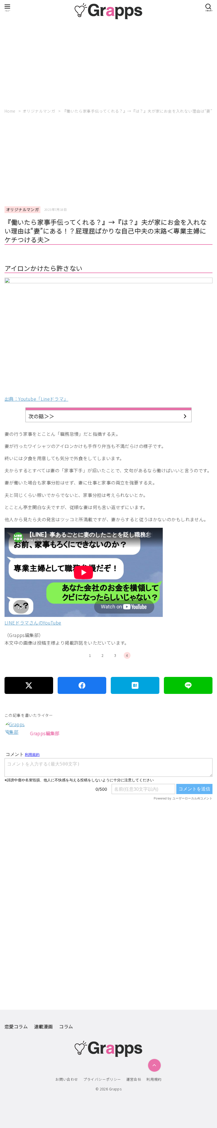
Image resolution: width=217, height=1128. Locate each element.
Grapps (115, 1088)
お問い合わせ (66, 1079)
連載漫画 (43, 1026)
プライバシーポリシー (102, 1079)
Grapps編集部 (45, 733)
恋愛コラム (16, 1026)
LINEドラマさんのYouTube (33, 622)
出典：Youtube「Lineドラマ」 (36, 398)
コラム (66, 1026)
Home (10, 111)
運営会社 (134, 1079)
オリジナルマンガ (39, 111)
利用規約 (154, 1079)
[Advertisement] (108, 61)
